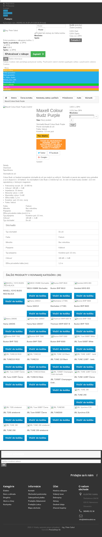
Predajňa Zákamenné (36, 501)
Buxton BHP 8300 (57, 341)
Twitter (42, 153)
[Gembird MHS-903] (86, 283)
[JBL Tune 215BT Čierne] (15, 372)
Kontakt (6, 8)
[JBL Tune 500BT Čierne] (38, 407)
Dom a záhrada (9, 494)
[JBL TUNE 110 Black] (62, 354)
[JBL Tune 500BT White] (86, 336)
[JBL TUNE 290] (86, 390)
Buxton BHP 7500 (34, 341)
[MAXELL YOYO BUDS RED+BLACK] (15, 284)
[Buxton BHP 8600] (86, 301)
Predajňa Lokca (34, 505)
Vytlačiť (39, 162)
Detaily (5, 165)
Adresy (56, 501)
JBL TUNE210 (33, 359)
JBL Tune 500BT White (83, 341)
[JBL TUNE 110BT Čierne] (86, 372)
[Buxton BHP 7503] (86, 319)
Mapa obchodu (34, 508)
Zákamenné (7, 13)
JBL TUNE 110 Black (59, 359)
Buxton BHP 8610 (57, 288)
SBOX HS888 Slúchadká (37, 288)
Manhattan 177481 (58, 306)
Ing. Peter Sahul (68, 527)
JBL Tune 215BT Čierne (13, 377)
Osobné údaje (58, 505)
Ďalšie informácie (15, 59)
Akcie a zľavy (8, 501)
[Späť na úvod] (5, 98)
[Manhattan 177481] (62, 301)
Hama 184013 (33, 306)
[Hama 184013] (38, 301)
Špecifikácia (8, 170)
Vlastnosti (7, 168)
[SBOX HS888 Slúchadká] (38, 283)
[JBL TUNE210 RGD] (15, 354)
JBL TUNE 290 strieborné (37, 430)
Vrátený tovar (58, 494)
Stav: (38, 120)
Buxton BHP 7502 (10, 341)
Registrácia (9, 4)
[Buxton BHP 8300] (62, 336)
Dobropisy (57, 498)
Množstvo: (74, 113)
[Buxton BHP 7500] (38, 336)
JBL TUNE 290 (80, 395)
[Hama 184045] (15, 319)
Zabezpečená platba (36, 498)
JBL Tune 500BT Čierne (37, 412)
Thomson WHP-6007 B (60, 324)
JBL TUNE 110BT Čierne (84, 377)
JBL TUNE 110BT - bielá (84, 359)
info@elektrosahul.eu (87, 520)
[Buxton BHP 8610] (62, 283)
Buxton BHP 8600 (81, 306)
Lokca (5, 15)
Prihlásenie (9, 6)
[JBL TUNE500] (62, 407)
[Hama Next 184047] (38, 319)
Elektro (6, 491)
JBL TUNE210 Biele (35, 377)
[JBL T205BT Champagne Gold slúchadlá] (62, 373)
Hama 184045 (9, 324)
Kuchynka (7, 505)
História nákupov (60, 491)
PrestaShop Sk (55, 530)
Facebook (54, 153)
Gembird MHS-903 (82, 288)
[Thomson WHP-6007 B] (62, 319)
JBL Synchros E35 (81, 412)
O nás (5, 11)
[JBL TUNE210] (38, 354)
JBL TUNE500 (56, 412)
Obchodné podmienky (37, 494)
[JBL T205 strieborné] (15, 407)
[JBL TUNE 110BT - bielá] (86, 354)
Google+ (43, 157)
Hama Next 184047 (35, 324)
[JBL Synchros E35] (86, 407)
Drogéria (6, 498)
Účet (55, 486)
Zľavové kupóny (59, 508)
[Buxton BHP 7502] (15, 336)
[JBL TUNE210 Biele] (38, 372)
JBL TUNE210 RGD (11, 359)
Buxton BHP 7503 (81, 324)
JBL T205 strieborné (11, 412)
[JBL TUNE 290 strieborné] (38, 425)
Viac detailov (42, 136)
